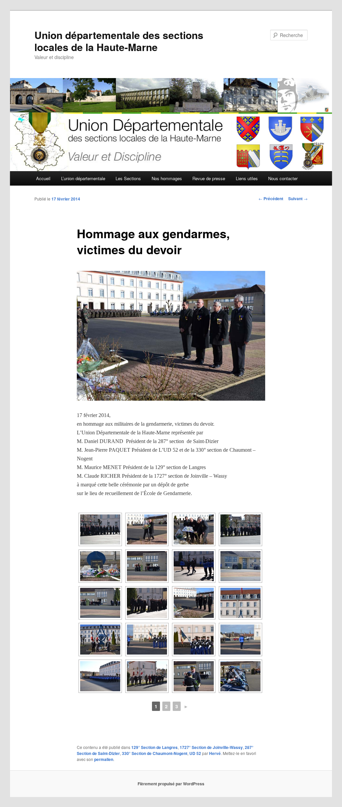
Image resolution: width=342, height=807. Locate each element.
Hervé (215, 753)
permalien (103, 759)
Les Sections (128, 178)
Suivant (298, 198)
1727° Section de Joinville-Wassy (211, 747)
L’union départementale (83, 178)
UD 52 (195, 753)
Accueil (43, 178)
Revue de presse (208, 178)
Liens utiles (247, 178)
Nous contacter (283, 178)
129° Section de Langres (154, 747)
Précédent (271, 198)
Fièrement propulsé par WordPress (171, 784)
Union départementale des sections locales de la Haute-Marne (118, 41)
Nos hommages (167, 178)
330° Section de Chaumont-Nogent (154, 753)
